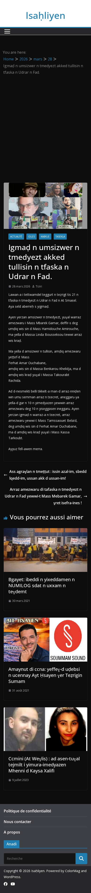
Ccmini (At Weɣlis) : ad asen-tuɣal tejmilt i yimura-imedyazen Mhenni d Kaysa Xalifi (44, 764)
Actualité (16, 236)
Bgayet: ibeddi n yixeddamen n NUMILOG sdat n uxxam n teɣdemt (41, 585)
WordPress (12, 877)
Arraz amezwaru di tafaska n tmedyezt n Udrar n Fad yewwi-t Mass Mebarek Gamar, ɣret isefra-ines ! (43, 496)
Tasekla (60, 236)
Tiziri (39, 286)
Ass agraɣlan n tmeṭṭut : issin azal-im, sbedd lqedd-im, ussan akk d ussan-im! (48, 475)
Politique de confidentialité (27, 811)
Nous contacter (17, 821)
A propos (12, 832)
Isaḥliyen (45, 15)
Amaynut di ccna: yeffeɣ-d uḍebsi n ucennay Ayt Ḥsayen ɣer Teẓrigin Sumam (45, 675)
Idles (31, 236)
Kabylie (45, 236)
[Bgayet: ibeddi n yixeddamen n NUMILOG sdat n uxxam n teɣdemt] (45, 531)
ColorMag (72, 871)
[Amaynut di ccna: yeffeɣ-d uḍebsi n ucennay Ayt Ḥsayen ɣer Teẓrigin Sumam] (45, 620)
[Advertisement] (45, 123)
